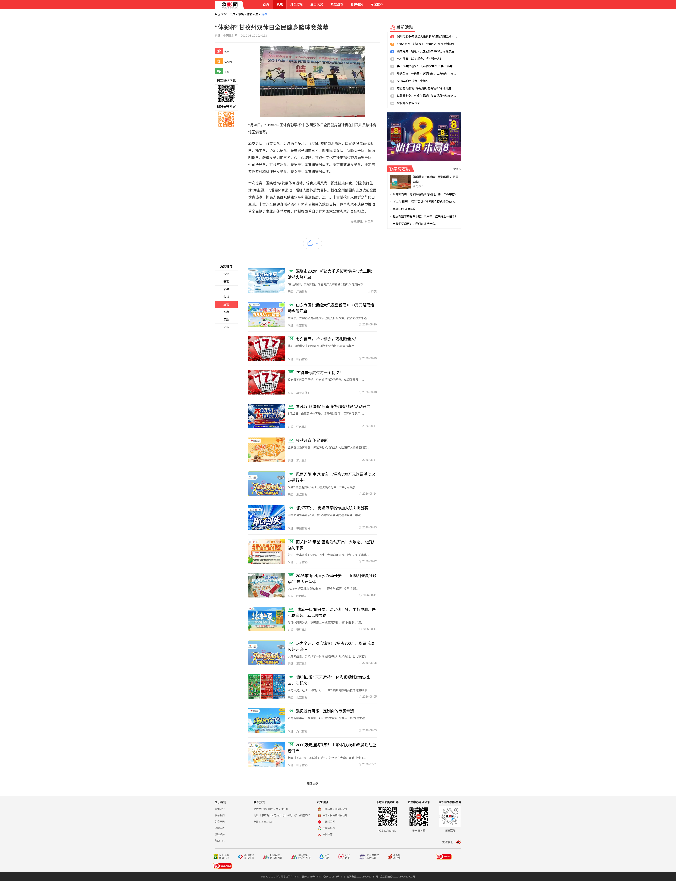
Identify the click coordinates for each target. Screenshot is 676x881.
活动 (264, 14)
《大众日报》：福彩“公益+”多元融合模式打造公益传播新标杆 (425, 201)
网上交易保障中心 (224, 856)
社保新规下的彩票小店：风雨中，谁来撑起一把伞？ (425, 216)
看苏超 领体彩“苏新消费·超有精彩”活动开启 (424, 88)
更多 (457, 169)
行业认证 (347, 856)
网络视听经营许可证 (304, 856)
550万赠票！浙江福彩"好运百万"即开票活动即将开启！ (427, 43)
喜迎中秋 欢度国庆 (404, 209)
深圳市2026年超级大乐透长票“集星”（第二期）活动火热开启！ (427, 36)
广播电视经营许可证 (276, 856)
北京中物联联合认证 (373, 856)
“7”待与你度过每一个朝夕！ (414, 80)
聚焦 (241, 14)
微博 (226, 52)
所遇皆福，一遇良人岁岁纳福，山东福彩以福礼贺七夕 (427, 73)
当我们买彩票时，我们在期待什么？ (415, 223)
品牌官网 (326, 856)
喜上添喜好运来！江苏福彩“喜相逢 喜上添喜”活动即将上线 (427, 66)
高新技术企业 (396, 856)
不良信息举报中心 (249, 856)
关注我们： (449, 842)
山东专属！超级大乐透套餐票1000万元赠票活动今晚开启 (427, 51)
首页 (232, 14)
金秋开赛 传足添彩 (408, 103)
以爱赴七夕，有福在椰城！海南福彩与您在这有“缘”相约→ (427, 95)
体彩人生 (252, 14)
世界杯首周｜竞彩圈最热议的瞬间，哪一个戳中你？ (425, 194)
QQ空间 (228, 62)
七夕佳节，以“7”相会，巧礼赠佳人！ (420, 58)
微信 (226, 72)
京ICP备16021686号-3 (329, 876)
